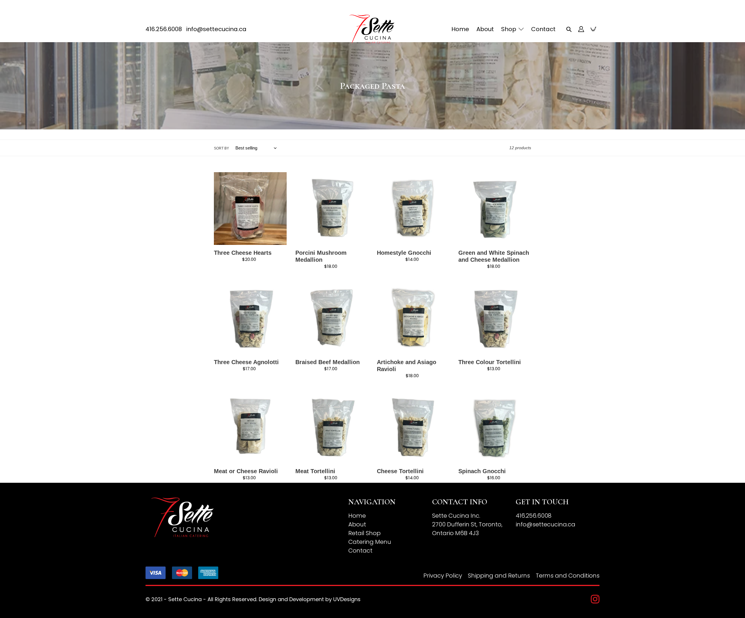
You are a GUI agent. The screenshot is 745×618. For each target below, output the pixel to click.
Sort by (221, 148)
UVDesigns (347, 599)
